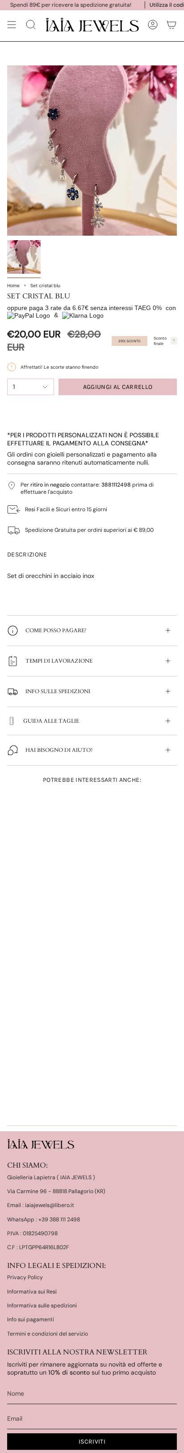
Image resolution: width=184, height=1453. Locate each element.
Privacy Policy (25, 1277)
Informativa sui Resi (32, 1291)
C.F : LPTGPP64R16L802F (38, 1247)
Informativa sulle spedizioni (42, 1305)
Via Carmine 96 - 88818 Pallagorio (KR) (56, 1191)
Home (13, 286)
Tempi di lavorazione (58, 660)
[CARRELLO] (171, 24)
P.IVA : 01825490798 (32, 1233)
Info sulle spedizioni (57, 691)
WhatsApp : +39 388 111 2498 (43, 1219)
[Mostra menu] (12, 24)
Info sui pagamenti (30, 1319)
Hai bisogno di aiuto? (59, 750)
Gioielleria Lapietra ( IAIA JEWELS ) (51, 1177)
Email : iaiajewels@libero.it (40, 1205)
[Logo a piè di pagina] (40, 1143)
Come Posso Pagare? (56, 630)
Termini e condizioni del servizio (47, 1333)
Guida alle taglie (51, 720)
